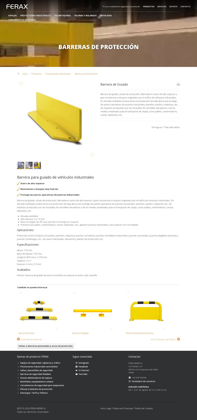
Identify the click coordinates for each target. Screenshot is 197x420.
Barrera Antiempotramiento (139, 333)
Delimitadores (63, 15)
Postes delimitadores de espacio (36, 378)
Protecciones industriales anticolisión (39, 366)
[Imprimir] (178, 84)
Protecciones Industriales (35, 15)
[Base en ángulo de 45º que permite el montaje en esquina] (38, 165)
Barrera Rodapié (80, 333)
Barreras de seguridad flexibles (35, 374)
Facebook (83, 366)
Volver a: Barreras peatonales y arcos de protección (46, 346)
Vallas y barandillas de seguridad (36, 370)
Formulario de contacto (143, 381)
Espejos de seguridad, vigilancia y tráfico (40, 363)
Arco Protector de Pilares (163, 339)
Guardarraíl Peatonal (31, 339)
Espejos (12, 15)
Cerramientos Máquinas (22, 19)
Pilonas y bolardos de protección (36, 389)
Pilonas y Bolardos (86, 15)
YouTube (83, 374)
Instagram (84, 363)
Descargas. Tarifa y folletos (34, 393)
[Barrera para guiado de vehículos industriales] (56, 118)
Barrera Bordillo (26, 333)
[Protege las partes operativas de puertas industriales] (21, 165)
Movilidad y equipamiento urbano (36, 381)
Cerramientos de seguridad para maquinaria (42, 385)
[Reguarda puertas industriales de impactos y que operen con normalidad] (29, 165)
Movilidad (106, 15)
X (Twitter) (84, 370)
